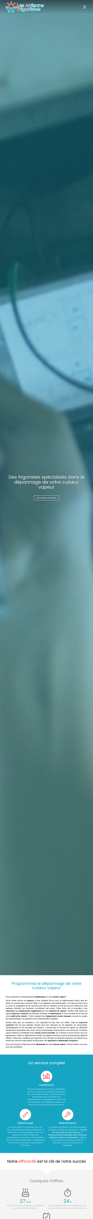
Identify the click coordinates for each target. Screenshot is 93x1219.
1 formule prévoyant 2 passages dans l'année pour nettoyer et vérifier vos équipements (67, 1135)
